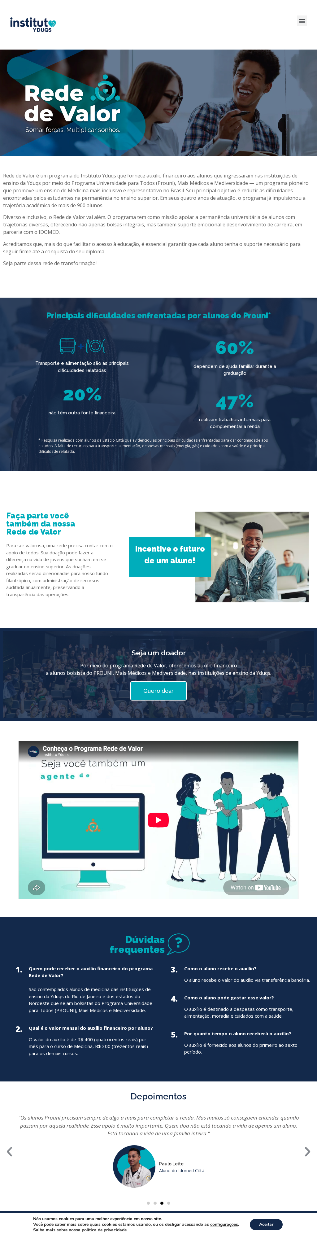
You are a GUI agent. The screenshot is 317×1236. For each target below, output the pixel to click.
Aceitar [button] (266, 1224)
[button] (302, 20)
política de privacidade (104, 1230)
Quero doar (158, 691)
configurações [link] (224, 1224)
